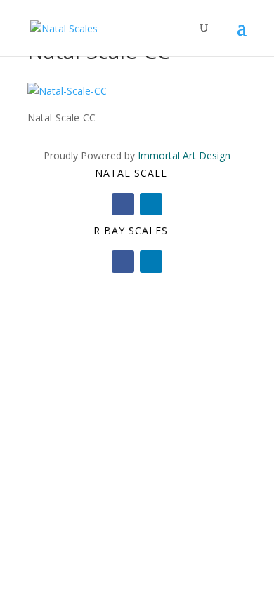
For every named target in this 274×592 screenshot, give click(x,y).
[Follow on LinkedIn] (151, 204)
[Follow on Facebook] (123, 204)
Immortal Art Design (184, 155)
